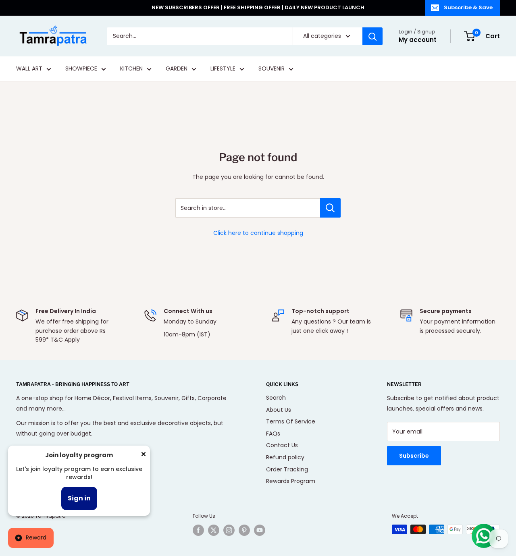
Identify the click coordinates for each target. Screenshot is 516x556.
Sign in (79, 498)
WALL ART (29, 69)
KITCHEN (131, 69)
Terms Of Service (290, 421)
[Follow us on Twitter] (213, 530)
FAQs (273, 433)
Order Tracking (287, 469)
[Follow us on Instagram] (229, 530)
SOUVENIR (271, 69)
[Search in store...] (330, 208)
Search (276, 398)
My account (418, 39)
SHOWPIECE (81, 69)
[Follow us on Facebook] (198, 530)
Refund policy (285, 457)
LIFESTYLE (222, 69)
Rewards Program (290, 481)
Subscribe (414, 456)
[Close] (143, 455)
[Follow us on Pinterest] (244, 530)
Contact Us (282, 445)
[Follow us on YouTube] (259, 530)
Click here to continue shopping (258, 233)
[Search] (372, 36)
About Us (278, 410)
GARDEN (176, 69)
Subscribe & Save (468, 7)
